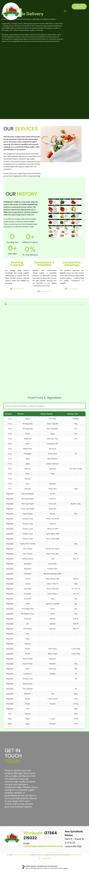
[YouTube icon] (42, 858)
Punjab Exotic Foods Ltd (21, 855)
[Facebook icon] (40, 858)
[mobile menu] (65, 11)
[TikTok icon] (49, 858)
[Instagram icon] (47, 858)
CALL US (79, 6)
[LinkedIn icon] (44, 858)
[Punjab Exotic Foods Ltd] (11, 11)
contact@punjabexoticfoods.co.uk (43, 846)
